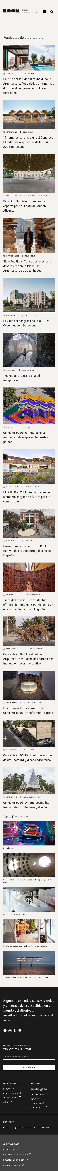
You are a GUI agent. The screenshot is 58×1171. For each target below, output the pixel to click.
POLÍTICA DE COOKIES (14, 1160)
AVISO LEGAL (9, 1149)
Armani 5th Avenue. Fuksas (15, 914)
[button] (44, 11)
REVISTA (35, 1099)
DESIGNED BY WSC (12, 1165)
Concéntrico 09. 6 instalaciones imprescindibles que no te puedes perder (25, 437)
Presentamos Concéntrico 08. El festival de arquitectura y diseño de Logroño (27, 551)
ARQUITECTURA (10, 1093)
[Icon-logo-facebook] (5, 1031)
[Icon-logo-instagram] (10, 1031)
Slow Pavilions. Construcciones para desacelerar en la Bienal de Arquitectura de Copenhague (27, 266)
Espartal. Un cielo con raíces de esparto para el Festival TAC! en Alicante (24, 206)
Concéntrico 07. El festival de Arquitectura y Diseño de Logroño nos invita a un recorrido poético (28, 659)
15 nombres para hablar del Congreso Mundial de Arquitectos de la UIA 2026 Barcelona (28, 142)
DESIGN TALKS (37, 1094)
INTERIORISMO (10, 1098)
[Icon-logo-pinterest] (20, 1031)
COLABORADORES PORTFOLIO (39, 1090)
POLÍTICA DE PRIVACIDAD (15, 1155)
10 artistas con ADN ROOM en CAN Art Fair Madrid (25, 978)
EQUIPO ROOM (37, 1108)
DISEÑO (7, 1089)
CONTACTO (36, 1103)
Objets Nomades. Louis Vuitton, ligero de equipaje (25, 946)
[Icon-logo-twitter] (15, 1031)
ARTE (5, 1102)
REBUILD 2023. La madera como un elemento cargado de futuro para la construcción (27, 497)
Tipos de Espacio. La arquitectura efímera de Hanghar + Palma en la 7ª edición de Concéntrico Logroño (28, 605)
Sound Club (8, 848)
